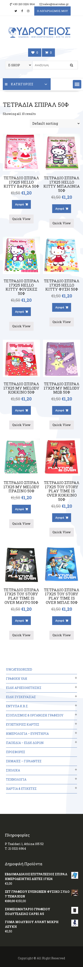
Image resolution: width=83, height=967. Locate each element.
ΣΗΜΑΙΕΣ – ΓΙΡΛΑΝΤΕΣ (24, 761)
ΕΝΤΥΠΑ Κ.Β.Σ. (17, 706)
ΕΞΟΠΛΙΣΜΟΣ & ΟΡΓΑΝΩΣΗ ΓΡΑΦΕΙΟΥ (34, 715)
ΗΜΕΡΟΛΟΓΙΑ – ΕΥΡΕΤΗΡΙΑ (27, 734)
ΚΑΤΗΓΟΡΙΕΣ (22, 84)
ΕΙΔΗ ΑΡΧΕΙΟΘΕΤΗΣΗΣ (23, 688)
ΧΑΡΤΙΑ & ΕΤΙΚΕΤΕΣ (21, 789)
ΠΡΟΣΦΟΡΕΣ (15, 752)
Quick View (21, 219)
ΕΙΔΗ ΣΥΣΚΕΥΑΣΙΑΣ (21, 697)
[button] (77, 84)
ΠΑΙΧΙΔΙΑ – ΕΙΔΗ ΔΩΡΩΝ (25, 743)
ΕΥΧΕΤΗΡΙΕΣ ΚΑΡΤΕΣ (22, 724)
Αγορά (19, 204)
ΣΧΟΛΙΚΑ (13, 770)
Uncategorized (19, 669)
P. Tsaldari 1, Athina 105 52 (24, 844)
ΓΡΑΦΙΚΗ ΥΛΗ (16, 679)
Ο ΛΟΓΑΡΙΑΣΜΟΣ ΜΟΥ (52, 11)
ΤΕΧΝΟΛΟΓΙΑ (16, 779)
